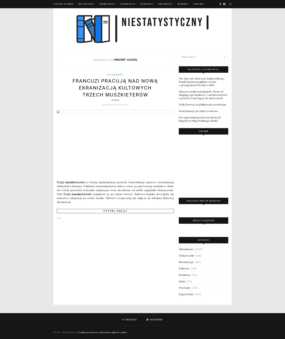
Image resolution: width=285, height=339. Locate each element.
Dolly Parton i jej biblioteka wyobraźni (202, 104)
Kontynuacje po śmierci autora (198, 111)
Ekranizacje (107, 4)
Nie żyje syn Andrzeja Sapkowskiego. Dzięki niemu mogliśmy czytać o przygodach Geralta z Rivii (202, 82)
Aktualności (86, 4)
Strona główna (63, 4)
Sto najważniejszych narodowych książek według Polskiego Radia (200, 119)
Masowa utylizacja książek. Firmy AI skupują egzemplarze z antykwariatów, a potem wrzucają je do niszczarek (203, 95)
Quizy (182, 281)
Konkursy (147, 4)
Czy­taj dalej (115, 211)
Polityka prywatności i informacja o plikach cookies (103, 332)
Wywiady (183, 4)
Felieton (184, 268)
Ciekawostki (128, 4)
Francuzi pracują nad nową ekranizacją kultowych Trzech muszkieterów (115, 88)
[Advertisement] (203, 165)
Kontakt (199, 4)
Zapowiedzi (165, 4)
